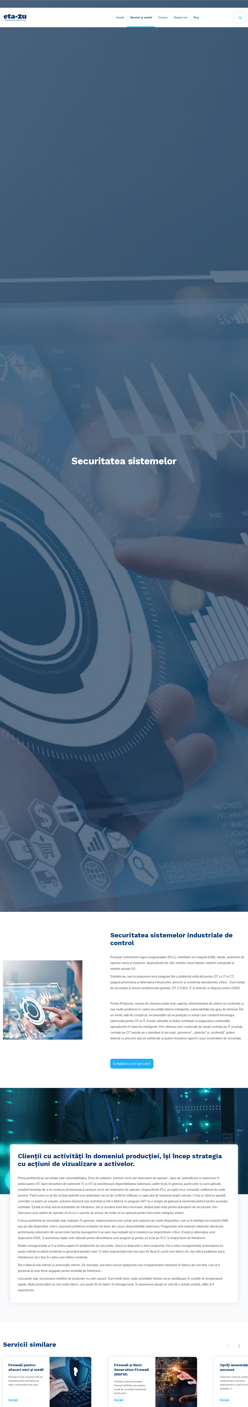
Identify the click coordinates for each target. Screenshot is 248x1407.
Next (239, 1346)
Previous (228, 1346)
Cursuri (162, 17)
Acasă (120, 17)
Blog (196, 17)
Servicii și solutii (141, 17)
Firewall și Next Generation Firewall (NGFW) (131, 1369)
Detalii (13, 1400)
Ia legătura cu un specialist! (132, 1063)
